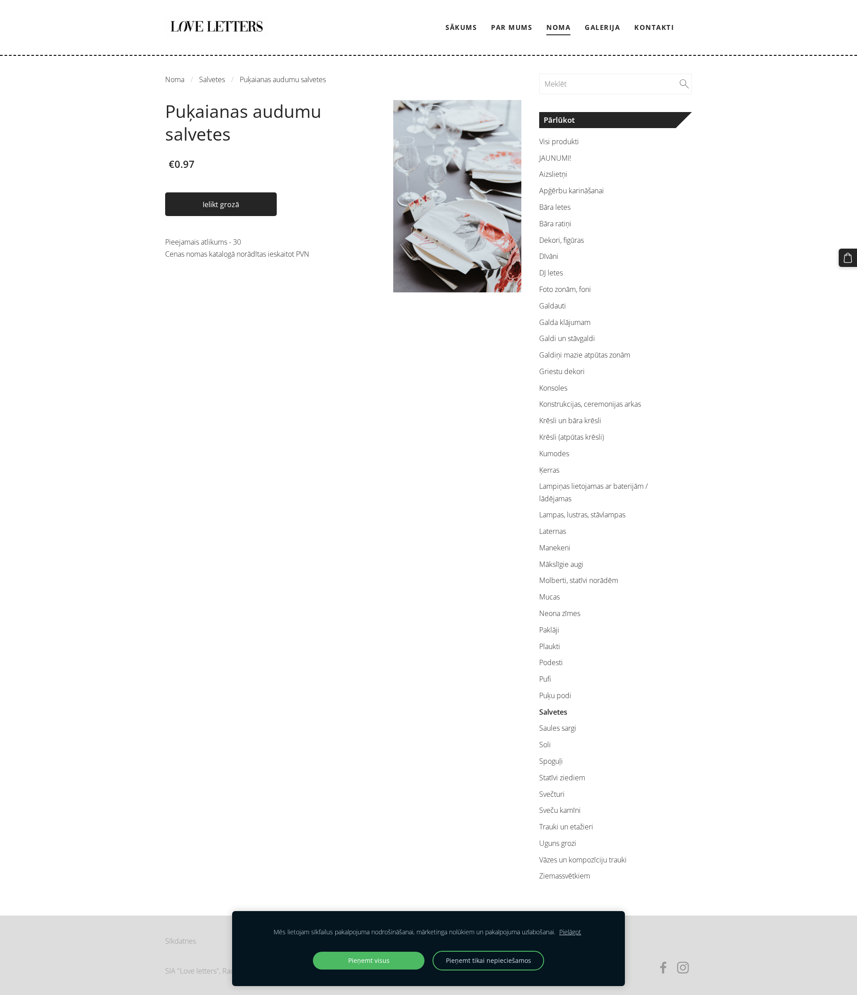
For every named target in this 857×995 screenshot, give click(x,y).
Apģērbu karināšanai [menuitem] (571, 191)
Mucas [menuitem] (549, 597)
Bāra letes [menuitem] (554, 207)
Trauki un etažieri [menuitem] (566, 827)
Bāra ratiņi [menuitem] (555, 224)
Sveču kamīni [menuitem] (560, 810)
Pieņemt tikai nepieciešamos (488, 960)
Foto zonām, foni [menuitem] (565, 289)
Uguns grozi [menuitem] (557, 843)
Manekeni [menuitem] (554, 548)
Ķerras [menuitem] (549, 470)
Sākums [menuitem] (461, 27)
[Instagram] (683, 967)
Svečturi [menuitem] (552, 794)
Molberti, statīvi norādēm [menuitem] (578, 580)
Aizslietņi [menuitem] (553, 174)
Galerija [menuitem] (602, 27)
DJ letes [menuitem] (551, 273)
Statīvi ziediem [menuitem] (562, 778)
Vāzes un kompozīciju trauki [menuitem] (583, 860)
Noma (174, 79)
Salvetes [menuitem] (553, 712)
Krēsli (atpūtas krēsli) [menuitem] (571, 437)
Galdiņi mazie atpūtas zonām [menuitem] (584, 355)
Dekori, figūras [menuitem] (561, 240)
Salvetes (212, 79)
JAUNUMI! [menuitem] (555, 158)
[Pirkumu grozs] (848, 258)
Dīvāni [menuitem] (548, 256)
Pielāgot (570, 932)
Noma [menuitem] (558, 27)
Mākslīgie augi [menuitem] (561, 564)
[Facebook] (663, 967)
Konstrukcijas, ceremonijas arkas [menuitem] (590, 404)
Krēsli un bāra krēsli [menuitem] (570, 420)
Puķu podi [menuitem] (555, 695)
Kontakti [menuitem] (654, 27)
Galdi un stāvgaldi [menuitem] (567, 338)
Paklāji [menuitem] (549, 630)
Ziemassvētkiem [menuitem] (564, 876)
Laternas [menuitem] (552, 531)
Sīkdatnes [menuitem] (180, 941)
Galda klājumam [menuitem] (565, 322)
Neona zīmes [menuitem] (559, 613)
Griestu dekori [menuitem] (562, 371)
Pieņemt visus (369, 960)
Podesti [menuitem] (551, 662)
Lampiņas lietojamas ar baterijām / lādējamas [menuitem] (593, 492)
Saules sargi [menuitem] (557, 728)
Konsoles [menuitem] (553, 388)
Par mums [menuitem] (511, 27)
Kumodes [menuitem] (554, 453)
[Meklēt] (684, 84)
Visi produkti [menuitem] (559, 141)
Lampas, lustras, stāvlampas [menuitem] (582, 515)
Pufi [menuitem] (545, 679)
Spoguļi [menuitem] (551, 761)
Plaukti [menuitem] (549, 646)
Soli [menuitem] (545, 744)
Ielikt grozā (221, 204)
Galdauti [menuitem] (552, 306)
